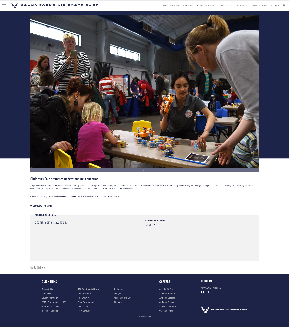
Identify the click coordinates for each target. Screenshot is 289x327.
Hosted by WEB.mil (144, 316)
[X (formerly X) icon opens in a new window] (208, 292)
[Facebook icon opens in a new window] (202, 292)
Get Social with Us (211, 288)
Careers (164, 281)
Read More (149, 225)
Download (37, 205)
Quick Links (49, 281)
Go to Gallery (37, 267)
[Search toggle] (284, 5)
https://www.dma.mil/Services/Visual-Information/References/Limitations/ (170, 236)
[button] (3, 5)
